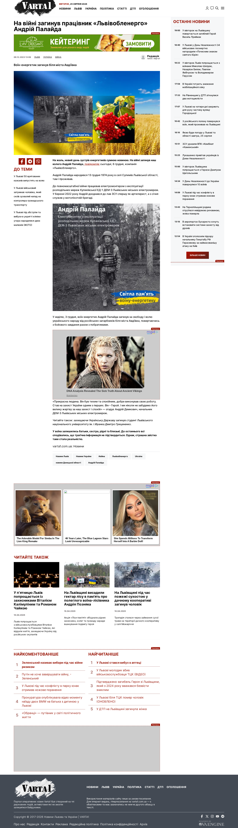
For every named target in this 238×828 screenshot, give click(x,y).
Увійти (207, 8)
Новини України (83, 456)
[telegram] (222, 817)
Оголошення (149, 8)
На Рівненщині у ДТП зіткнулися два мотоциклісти (200, 97)
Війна (58, 57)
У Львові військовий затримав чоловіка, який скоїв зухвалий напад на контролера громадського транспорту (28, 196)
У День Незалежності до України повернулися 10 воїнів (200, 183)
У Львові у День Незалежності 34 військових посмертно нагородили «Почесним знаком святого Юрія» (201, 50)
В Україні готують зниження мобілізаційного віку (198, 85)
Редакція (33, 824)
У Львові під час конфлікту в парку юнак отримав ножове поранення (50, 688)
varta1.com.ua (139, 801)
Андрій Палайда (96, 462)
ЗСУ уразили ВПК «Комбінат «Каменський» (198, 145)
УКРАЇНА (47, 57)
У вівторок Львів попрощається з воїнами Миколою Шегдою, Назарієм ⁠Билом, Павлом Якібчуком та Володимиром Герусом (201, 69)
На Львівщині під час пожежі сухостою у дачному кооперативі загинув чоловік (132, 598)
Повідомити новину (212, 8)
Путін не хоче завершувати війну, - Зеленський (46, 676)
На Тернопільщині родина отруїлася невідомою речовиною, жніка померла (201, 210)
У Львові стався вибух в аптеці (118, 662)
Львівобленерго (120, 456)
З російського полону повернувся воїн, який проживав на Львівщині (201, 123)
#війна (102, 456)
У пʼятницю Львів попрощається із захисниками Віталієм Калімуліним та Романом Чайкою (35, 600)
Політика (107, 8)
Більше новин (197, 255)
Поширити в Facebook (22, 161)
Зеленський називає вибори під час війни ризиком (52, 664)
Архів (143, 824)
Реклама (87, 43)
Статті (122, 8)
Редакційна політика (84, 824)
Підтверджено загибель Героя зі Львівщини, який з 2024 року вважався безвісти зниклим (128, 686)
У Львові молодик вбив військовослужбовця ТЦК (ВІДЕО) (121, 672)
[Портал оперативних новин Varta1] (35, 8)
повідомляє (92, 164)
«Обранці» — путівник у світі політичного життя (51, 715)
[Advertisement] (87, 748)
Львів (78, 8)
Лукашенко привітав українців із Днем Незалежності (200, 157)
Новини (65, 8)
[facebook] (202, 817)
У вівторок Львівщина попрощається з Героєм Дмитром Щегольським (201, 169)
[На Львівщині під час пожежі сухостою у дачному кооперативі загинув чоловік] (137, 575)
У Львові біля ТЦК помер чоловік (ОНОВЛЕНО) (120, 699)
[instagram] (212, 817)
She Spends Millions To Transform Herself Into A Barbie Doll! (133, 540)
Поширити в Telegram (30, 161)
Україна (91, 8)
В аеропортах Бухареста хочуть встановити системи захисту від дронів (200, 224)
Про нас (19, 824)
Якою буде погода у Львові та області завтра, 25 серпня (198, 134)
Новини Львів (62, 456)
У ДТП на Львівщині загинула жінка (121, 709)
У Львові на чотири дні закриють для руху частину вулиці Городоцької (200, 109)
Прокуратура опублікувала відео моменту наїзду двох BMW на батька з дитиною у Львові (52, 701)
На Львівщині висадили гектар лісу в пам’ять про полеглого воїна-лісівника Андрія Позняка (86, 598)
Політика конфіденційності (119, 824)
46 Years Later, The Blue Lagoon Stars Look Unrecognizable (86, 540)
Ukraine (138, 456)
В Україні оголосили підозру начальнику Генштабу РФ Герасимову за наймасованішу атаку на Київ (199, 241)
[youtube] (217, 817)
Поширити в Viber (38, 161)
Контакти (47, 824)
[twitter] (207, 817)
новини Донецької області (68, 462)
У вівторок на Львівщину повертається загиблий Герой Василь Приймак (199, 33)
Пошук (217, 8)
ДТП (133, 8)
